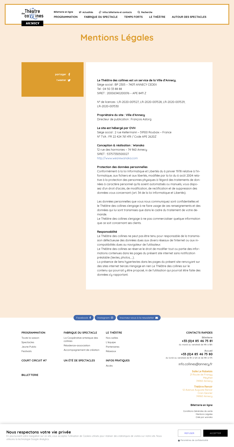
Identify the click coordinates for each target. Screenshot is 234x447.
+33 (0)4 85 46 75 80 (197, 354)
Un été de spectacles (79, 360)
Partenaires (112, 346)
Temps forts (133, 16)
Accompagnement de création (81, 349)
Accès (109, 365)
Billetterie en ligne (202, 405)
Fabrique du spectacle (101, 16)
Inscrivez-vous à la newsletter (137, 317)
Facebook (82, 317)
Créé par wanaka (204, 417)
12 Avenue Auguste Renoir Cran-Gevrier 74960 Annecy (198, 391)
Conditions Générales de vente (198, 411)
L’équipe (111, 342)
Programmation (66, 16)
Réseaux (111, 351)
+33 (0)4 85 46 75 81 (197, 341)
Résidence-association (77, 345)
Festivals (26, 351)
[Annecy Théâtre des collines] (36, 14)
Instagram (104, 317)
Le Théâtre (157, 16)
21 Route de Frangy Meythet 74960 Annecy (201, 376)
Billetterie (29, 375)
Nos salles (112, 337)
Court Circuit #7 (34, 360)
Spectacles (27, 342)
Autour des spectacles (189, 16)
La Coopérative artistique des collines (81, 339)
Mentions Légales (204, 414)
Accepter (215, 433)
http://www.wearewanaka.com (117, 158)
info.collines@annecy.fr (196, 364)
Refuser (189, 433)
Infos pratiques (118, 360)
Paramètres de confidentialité (194, 440)
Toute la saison (30, 337)
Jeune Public (28, 346)
